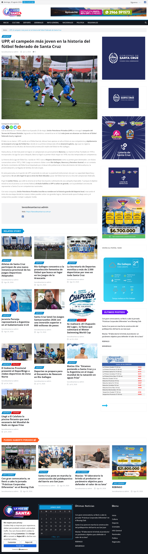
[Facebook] (3, 127)
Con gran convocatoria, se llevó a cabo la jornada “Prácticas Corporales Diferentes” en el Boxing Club (18, 483)
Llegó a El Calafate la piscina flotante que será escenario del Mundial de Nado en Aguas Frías (15, 420)
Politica (80, 23)
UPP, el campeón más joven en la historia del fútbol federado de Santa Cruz (35, 30)
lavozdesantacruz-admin (10, 52)
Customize (12, 542)
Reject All (28, 542)
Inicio (6, 23)
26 (55, 530)
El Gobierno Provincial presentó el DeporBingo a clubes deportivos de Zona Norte (16, 372)
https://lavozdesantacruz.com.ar (38, 212)
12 (55, 522)
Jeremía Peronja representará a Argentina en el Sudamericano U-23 (15, 322)
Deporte (27, 23)
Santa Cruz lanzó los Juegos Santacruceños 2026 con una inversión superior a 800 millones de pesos (49, 321)
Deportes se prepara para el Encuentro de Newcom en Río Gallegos (48, 374)
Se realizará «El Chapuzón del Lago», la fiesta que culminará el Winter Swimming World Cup (81, 328)
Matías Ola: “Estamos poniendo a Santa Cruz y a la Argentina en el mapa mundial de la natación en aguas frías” (81, 372)
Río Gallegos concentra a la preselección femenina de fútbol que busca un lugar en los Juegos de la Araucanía (49, 272)
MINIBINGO (106, 346)
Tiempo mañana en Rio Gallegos (123, 298)
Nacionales (68, 23)
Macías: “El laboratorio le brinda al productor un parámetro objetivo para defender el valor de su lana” (91, 480)
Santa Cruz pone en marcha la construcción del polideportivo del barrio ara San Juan (55, 478)
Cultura (16, 23)
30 (42, 533)
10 (46, 522)
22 (69, 526)
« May (53, 537)
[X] (7, 127)
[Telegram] (15, 127)
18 (51, 526)
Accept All (20, 546)
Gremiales (38, 23)
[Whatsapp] (11, 127)
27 (60, 530)
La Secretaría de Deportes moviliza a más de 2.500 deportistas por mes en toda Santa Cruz (81, 271)
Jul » (58, 537)
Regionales (93, 23)
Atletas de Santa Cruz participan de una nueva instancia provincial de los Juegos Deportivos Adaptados (16, 269)
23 (42, 530)
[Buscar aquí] (145, 23)
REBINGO (105, 341)
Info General (53, 23)
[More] (19, 127)
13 (60, 522)
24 (46, 530)
